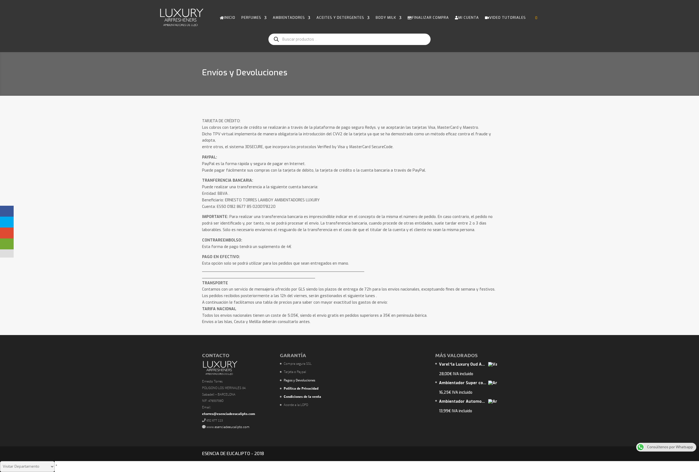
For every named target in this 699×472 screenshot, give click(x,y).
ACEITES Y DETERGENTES (340, 17)
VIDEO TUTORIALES (507, 17)
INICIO (229, 17)
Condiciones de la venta (302, 396)
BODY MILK (386, 17)
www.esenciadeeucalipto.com (228, 427)
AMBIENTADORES (289, 17)
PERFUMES (251, 17)
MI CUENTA (468, 17)
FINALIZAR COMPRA (430, 17)
